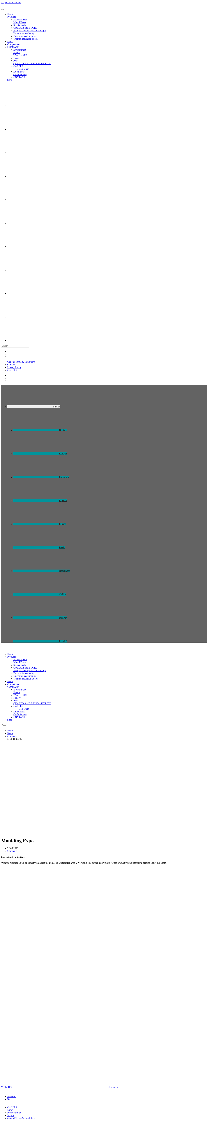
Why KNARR (20, 55)
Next (9, 1099)
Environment (19, 49)
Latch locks (112, 1087)
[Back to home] (11, 6)
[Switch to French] (30, 152)
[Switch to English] (30, 129)
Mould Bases (19, 22)
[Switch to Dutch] (30, 270)
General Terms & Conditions (21, 362)
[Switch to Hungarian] (30, 317)
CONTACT (19, 77)
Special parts (19, 25)
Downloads (19, 71)
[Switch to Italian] (30, 223)
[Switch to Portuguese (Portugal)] (30, 176)
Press (15, 60)
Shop (9, 80)
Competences (13, 44)
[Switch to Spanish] (30, 199)
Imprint (10, 1115)
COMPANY (13, 47)
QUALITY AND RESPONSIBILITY (32, 63)
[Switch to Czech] (30, 293)
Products (11, 17)
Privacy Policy (14, 367)
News (10, 41)
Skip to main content (11, 2)
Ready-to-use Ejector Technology (29, 30)
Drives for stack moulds (24, 36)
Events (16, 52)
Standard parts (20, 19)
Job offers (24, 69)
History (17, 58)
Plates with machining (24, 33)
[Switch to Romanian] (30, 340)
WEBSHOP (7, 1087)
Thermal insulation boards (25, 38)
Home (10, 14)
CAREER (18, 66)
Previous (11, 1096)
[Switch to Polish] (30, 246)
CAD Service (19, 74)
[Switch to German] (30, 105)
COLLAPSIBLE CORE (25, 28)
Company (12, 851)
